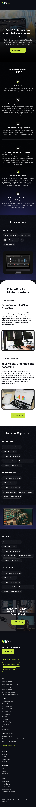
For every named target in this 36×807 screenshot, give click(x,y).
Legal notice (5, 781)
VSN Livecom (5, 727)
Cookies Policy (6, 786)
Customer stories (7, 736)
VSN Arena (5, 719)
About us (4, 754)
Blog (3, 768)
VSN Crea (4, 716)
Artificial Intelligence (8, 722)
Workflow (15, 684)
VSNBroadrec (6, 724)
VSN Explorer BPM (7, 709)
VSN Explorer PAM (7, 706)
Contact (4, 762)
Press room (5, 773)
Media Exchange (6, 687)
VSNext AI (5, 704)
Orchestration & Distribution (10, 694)
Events (4, 771)
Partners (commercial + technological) (13, 739)
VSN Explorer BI (6, 711)
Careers (4, 756)
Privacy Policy (6, 784)
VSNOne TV (5, 729)
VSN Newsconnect (7, 714)
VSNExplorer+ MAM (7, 701)
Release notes (6, 759)
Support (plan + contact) (9, 741)
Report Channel (6, 789)
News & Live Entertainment (9, 692)
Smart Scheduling (7, 689)
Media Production (7, 682)
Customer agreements (8, 791)
